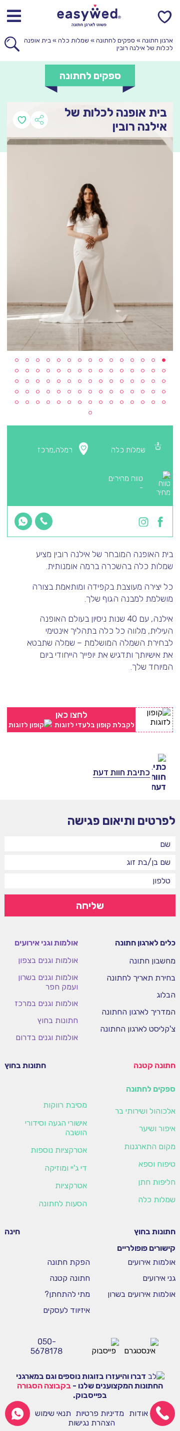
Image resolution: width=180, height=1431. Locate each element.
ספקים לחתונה (115, 40)
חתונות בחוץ (58, 1020)
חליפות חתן (157, 1182)
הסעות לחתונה (62, 1203)
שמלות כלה (73, 40)
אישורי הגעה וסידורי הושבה (56, 1127)
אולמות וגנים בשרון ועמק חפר (48, 982)
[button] (163, 360)
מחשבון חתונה (152, 961)
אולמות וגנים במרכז (46, 1003)
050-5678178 (46, 1346)
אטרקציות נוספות (58, 1150)
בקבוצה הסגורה (44, 1385)
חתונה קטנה (155, 1065)
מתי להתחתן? (67, 1294)
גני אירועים (159, 1278)
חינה (12, 1231)
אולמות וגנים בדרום (47, 1037)
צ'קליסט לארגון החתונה (138, 1029)
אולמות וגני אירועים (46, 942)
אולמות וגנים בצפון (48, 960)
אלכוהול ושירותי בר (145, 1111)
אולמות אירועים (152, 1262)
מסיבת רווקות (65, 1105)
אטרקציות (71, 1185)
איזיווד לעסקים (66, 1310)
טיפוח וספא (157, 1164)
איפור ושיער (157, 1128)
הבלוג (166, 995)
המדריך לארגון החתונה (139, 1012)
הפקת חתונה (68, 1262)
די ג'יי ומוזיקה (65, 1168)
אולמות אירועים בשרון (142, 1294)
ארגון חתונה (157, 40)
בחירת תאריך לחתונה (141, 978)
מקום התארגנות (150, 1146)
